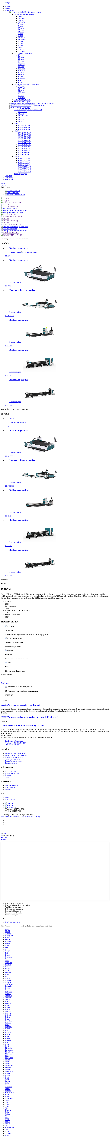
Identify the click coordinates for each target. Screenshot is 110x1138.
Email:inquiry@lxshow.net (14, 741)
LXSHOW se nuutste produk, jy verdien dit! (20, 705)
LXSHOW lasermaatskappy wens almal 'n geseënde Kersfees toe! (29, 717)
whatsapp (4, 839)
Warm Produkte (6, 817)
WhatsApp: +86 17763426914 (15, 743)
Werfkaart (16, 817)
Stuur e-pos (5, 837)
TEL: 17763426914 (12, 745)
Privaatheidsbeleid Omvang (30, 817)
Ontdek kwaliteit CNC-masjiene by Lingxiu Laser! (23, 725)
